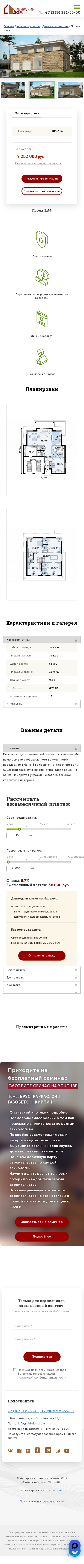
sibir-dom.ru (57, 1490)
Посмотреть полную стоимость (38, 163)
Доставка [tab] (13, 985)
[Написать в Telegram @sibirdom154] (75, 1545)
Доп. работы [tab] (15, 977)
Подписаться (42, 1356)
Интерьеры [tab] (14, 703)
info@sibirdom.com (31, 1423)
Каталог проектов (28, 26)
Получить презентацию (41, 178)
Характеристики (27, 113)
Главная (9, 26)
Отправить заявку (41, 955)
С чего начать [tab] (16, 970)
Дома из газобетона (55, 26)
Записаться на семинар (42, 1222)
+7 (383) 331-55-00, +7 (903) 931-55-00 (41, 1411)
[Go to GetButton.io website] (73, 1555)
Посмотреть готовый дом (42, 191)
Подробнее (42, 1236)
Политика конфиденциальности (42, 1501)
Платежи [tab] (13, 748)
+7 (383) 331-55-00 (62, 12)
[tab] (42, 991)
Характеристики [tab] (18, 639)
